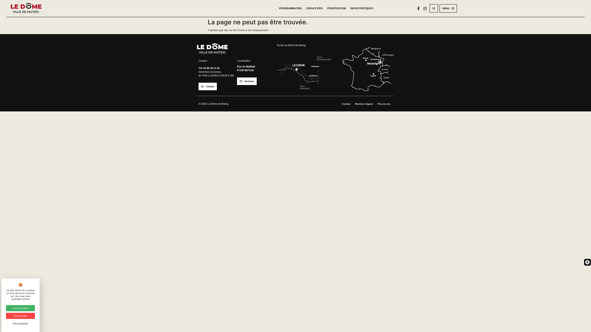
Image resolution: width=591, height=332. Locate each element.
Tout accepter (20, 308)
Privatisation (336, 8)
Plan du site (384, 104)
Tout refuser (20, 315)
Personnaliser (20, 323)
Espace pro (314, 8)
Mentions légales (364, 104)
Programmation (290, 8)
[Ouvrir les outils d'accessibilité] (587, 262)
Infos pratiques (362, 8)
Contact (346, 104)
